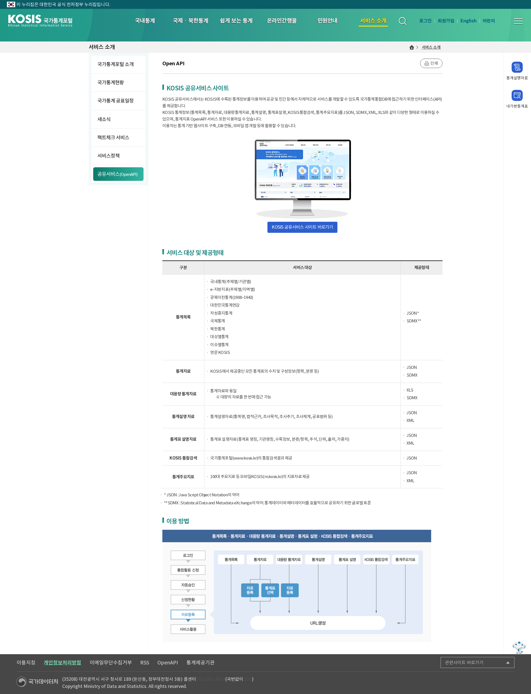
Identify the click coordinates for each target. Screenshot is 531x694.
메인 (411, 47)
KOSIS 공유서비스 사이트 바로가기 (302, 227)
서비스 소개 (431, 47)
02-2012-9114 (211, 679)
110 (248, 679)
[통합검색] (402, 20)
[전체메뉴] (518, 21)
